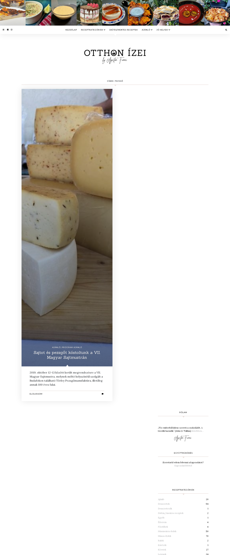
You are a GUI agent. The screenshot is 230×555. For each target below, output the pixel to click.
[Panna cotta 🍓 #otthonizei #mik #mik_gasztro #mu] (115, 13)
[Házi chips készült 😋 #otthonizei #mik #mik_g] (217, 13)
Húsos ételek (164, 536)
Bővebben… (198, 431)
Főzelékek (163, 526)
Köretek (162, 549)
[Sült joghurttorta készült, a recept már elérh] (13, 13)
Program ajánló (72, 347)
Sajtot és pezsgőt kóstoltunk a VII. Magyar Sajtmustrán (67, 355)
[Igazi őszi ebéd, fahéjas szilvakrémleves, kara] (191, 13)
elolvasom (36, 394)
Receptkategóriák (92, 30)
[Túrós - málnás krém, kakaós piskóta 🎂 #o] (89, 13)
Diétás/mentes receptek (123, 30)
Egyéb (161, 517)
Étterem (162, 522)
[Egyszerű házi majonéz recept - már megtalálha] (64, 13)
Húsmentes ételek (167, 531)
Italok (161, 540)
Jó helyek (162, 30)
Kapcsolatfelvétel (183, 465)
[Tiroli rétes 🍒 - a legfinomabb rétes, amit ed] (166, 13)
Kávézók (162, 545)
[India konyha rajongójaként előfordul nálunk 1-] (140, 13)
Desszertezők (165, 508)
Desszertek (164, 503)
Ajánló (146, 30)
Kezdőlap (71, 30)
